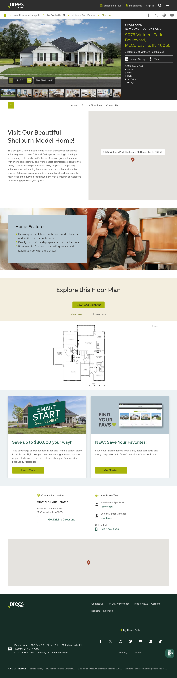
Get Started (111, 470)
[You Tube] (140, 641)
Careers (155, 603)
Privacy (123, 652)
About (74, 105)
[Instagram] (120, 641)
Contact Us (112, 105)
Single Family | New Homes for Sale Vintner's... (52, 668)
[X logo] (110, 641)
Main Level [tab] (76, 314)
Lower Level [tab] (99, 314)
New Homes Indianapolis (27, 15)
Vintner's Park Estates (83, 15)
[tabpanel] (88, 356)
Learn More (28, 470)
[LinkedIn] (150, 641)
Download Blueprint (88, 305)
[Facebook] (100, 641)
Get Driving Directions (61, 519)
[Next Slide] (29, 80)
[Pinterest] (130, 641)
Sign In (150, 5)
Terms (138, 652)
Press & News (140, 603)
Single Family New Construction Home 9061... (100, 668)
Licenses (108, 610)
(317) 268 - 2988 (110, 529)
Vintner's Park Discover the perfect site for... (146, 668)
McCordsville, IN (56, 15)
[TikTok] (160, 641)
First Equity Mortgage (118, 603)
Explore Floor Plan (92, 105)
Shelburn (106, 15)
